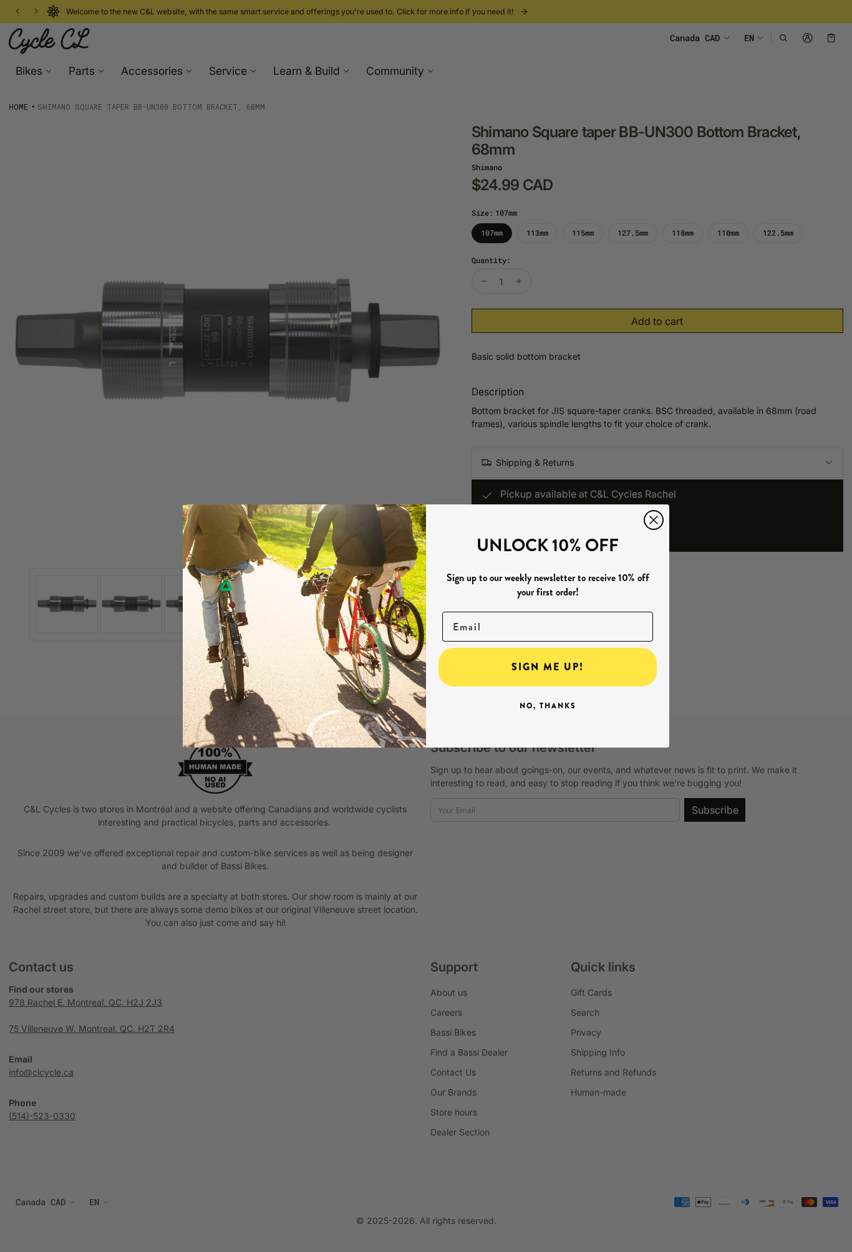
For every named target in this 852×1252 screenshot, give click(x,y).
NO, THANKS (548, 705)
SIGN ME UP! (547, 667)
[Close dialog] (653, 520)
